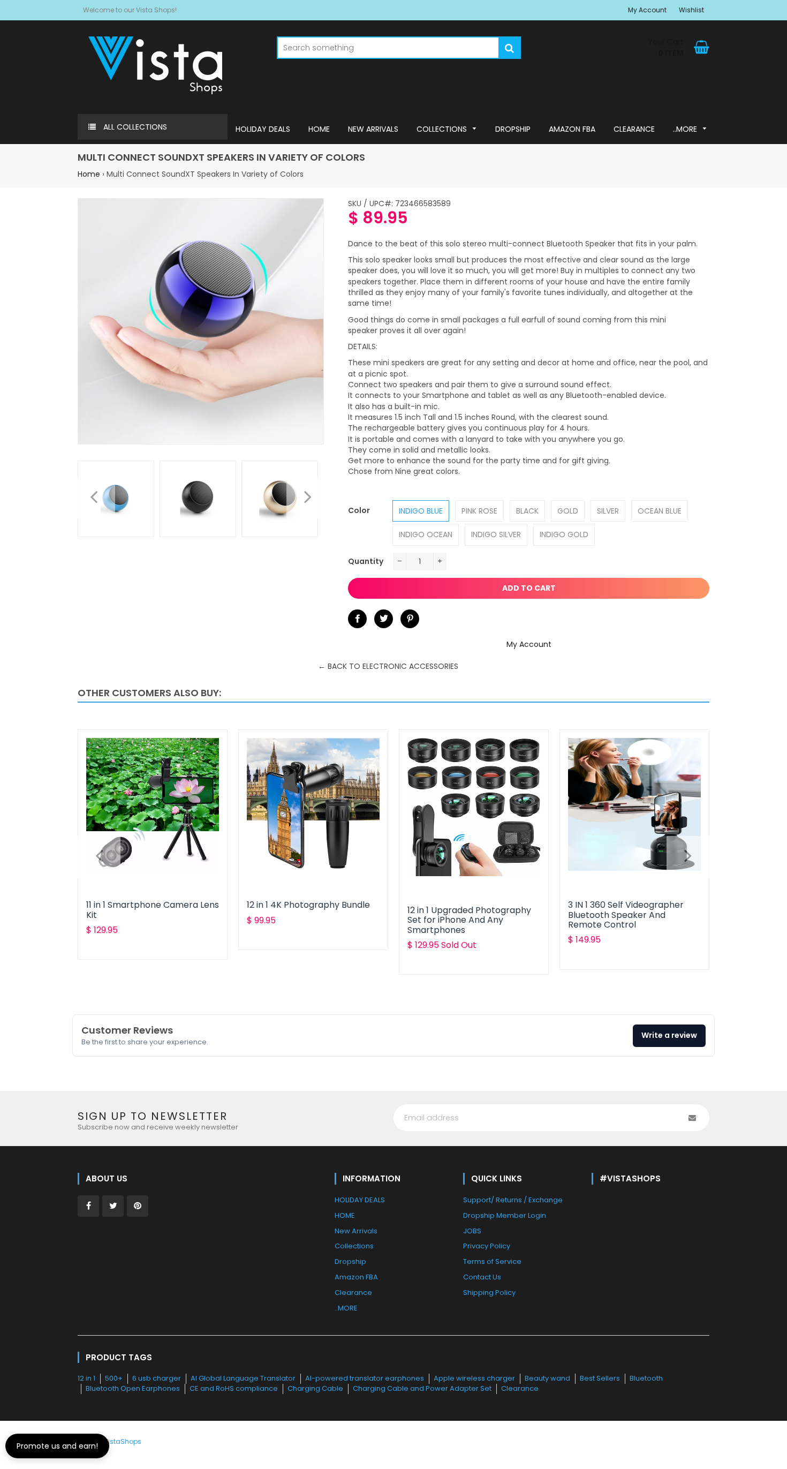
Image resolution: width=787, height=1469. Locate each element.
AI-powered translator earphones (364, 1378)
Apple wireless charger (474, 1378)
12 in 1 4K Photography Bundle (308, 905)
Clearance (520, 1388)
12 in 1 (86, 1378)
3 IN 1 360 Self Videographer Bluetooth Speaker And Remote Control (626, 915)
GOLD (567, 511)
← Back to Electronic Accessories (388, 666)
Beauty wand (547, 1378)
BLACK (527, 511)
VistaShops (122, 1441)
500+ (114, 1378)
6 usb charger (156, 1378)
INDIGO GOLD (564, 534)
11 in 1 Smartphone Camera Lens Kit (152, 910)
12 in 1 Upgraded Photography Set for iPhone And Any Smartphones (469, 920)
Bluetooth (646, 1378)
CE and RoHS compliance (234, 1388)
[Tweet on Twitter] (383, 618)
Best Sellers (600, 1378)
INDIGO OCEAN (425, 534)
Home (89, 174)
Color (359, 510)
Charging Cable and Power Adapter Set (422, 1388)
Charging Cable (315, 1388)
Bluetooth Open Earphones (133, 1388)
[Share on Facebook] (357, 618)
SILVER (608, 511)
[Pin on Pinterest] (409, 618)
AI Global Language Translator (243, 1378)
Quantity (365, 561)
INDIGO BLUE (421, 511)
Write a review (669, 1035)
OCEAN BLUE (660, 511)
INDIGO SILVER (496, 534)
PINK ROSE (479, 511)
